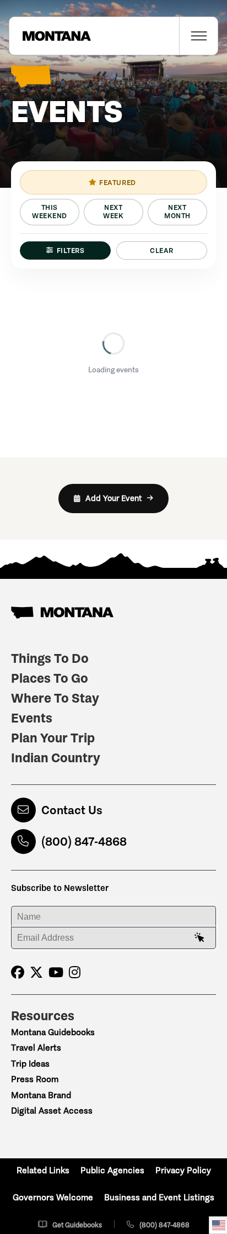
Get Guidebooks (77, 1225)
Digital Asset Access (52, 1110)
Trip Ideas (30, 1063)
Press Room (34, 1079)
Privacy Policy (183, 1170)
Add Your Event (113, 498)
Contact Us (71, 810)
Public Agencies (112, 1170)
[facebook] (17, 972)
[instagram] (74, 972)
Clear (162, 250)
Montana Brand (41, 1095)
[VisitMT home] (50, 36)
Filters (71, 250)
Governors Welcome (53, 1197)
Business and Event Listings (159, 1197)
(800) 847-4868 (84, 841)
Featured (117, 182)
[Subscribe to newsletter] (199, 937)
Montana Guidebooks (53, 1032)
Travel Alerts (36, 1047)
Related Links (43, 1170)
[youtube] (55, 972)
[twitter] (36, 972)
